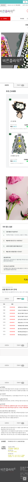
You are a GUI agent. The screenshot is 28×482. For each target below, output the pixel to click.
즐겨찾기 (3, 5)
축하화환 (22, 18)
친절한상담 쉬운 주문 (13, 5)
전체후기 (20, 85)
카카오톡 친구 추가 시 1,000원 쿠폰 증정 (16, 441)
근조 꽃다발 (13, 121)
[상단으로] (25, 479)
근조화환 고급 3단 (14, 156)
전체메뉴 (5, 18)
